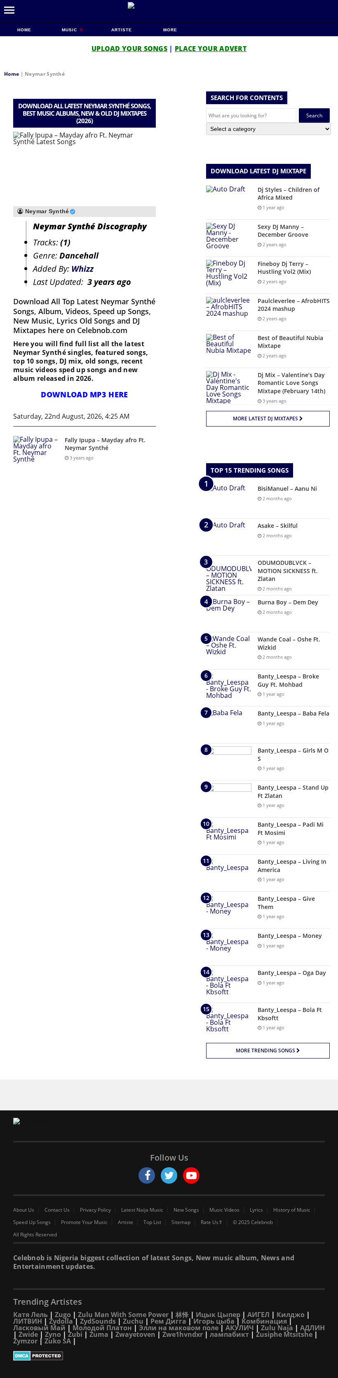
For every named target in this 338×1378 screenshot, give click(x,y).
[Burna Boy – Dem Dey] (228, 613)
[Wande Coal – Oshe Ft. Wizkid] (228, 650)
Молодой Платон (102, 1327)
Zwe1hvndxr (182, 1334)
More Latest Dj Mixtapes (266, 418)
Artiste (121, 30)
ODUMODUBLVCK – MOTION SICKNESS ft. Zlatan (288, 571)
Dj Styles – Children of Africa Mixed (288, 194)
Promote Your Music (84, 1222)
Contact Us (57, 1210)
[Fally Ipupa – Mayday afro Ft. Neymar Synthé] (36, 451)
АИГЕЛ (258, 1314)
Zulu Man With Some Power (123, 1314)
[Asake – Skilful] (228, 537)
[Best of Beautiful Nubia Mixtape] (228, 349)
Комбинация (264, 1321)
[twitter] (169, 1175)
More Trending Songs (266, 1050)
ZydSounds (98, 1321)
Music (70, 30)
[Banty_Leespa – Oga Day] (228, 984)
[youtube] (191, 1175)
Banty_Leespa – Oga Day (292, 973)
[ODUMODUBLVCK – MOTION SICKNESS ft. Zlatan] (228, 575)
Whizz (82, 268)
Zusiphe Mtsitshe (284, 1334)
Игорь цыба (214, 1321)
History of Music (291, 1210)
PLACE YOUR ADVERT (210, 48)
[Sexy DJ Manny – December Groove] (228, 238)
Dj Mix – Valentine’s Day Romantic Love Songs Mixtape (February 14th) (291, 383)
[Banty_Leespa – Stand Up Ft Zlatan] (228, 798)
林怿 (182, 1314)
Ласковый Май (39, 1327)
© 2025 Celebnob (253, 1222)
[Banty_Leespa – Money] (228, 947)
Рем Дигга (168, 1321)
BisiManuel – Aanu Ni (287, 488)
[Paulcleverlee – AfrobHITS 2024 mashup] (228, 312)
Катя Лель (30, 1314)
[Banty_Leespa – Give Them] (228, 910)
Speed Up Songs (32, 1222)
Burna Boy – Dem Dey (288, 602)
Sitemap (180, 1222)
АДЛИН (312, 1327)
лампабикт (229, 1334)
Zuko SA (58, 1340)
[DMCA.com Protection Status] (169, 1356)
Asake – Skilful (278, 525)
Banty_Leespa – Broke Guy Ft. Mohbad (288, 680)
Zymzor (25, 1340)
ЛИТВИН (27, 1321)
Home (24, 30)
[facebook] (146, 1175)
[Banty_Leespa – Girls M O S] (228, 761)
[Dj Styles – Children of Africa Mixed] (228, 201)
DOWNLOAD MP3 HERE (84, 394)
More (170, 30)
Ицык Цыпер (218, 1314)
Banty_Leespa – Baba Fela (293, 713)
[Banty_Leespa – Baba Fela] (228, 724)
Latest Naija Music (142, 1210)
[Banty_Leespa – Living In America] (228, 873)
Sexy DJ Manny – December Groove (283, 231)
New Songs (186, 1210)
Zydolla (61, 1321)
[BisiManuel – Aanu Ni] (228, 500)
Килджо (291, 1314)
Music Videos (224, 1210)
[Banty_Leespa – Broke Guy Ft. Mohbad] (228, 687)
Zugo (63, 1314)
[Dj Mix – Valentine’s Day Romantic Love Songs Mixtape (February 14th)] (228, 387)
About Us (23, 1210)
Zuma (98, 1334)
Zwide (28, 1334)
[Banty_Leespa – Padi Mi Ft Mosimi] (228, 836)
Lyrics (256, 1210)
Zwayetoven (135, 1334)
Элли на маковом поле (178, 1327)
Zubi (75, 1334)
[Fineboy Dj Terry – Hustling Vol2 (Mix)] (228, 275)
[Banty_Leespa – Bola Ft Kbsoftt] (228, 1021)
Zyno (53, 1334)
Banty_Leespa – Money (290, 936)
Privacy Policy (95, 1210)
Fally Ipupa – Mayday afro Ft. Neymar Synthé (105, 444)
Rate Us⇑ (212, 1222)
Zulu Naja (277, 1327)
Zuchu (133, 1321)
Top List (152, 1222)
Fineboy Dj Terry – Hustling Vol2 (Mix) (284, 268)
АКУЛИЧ (239, 1327)
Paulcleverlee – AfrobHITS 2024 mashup (294, 305)
